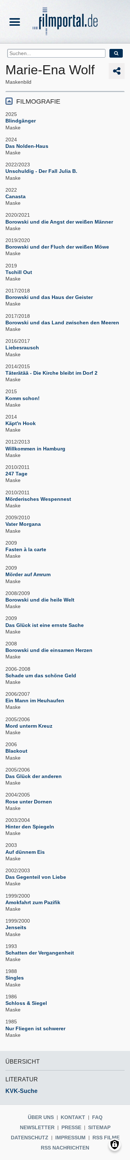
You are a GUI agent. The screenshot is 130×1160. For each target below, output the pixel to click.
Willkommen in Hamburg (35, 449)
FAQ (97, 1117)
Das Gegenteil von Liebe (35, 877)
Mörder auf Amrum (28, 574)
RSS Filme (106, 1137)
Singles (14, 978)
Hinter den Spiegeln (29, 827)
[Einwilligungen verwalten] (114, 1144)
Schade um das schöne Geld (40, 675)
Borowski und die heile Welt (39, 600)
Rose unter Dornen (28, 801)
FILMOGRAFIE (38, 101)
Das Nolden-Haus (26, 146)
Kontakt (73, 1117)
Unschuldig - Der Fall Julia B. (41, 171)
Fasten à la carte (25, 549)
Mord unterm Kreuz (28, 726)
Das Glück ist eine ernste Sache (44, 625)
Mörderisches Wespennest (38, 499)
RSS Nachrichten (65, 1148)
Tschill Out (18, 272)
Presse (71, 1127)
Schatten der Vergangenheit (39, 953)
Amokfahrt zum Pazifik (32, 902)
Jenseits (15, 927)
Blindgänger (20, 121)
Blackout (16, 751)
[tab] (65, 101)
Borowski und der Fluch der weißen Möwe (57, 247)
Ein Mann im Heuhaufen (34, 700)
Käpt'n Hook (20, 423)
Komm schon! (22, 398)
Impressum (70, 1137)
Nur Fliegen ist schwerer (35, 1028)
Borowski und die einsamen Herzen (48, 650)
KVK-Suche (21, 1091)
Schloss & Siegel (26, 1003)
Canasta (15, 196)
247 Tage (16, 474)
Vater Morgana (23, 524)
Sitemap (99, 1127)
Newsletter (37, 1127)
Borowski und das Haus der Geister (49, 297)
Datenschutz (29, 1137)
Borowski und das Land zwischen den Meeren (62, 322)
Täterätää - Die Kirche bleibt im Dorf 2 (51, 373)
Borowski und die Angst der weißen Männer (59, 222)
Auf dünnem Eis (25, 852)
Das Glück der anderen (33, 776)
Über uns (41, 1117)
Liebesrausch (22, 347)
